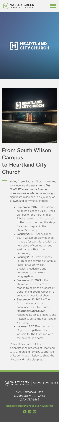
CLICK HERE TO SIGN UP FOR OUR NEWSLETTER (30, 406)
